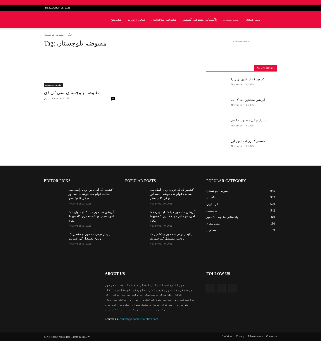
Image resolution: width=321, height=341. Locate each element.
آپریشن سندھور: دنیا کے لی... (249, 99)
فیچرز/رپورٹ (136, 19)
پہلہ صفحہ (252, 19)
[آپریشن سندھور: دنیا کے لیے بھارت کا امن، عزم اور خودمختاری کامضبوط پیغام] (217, 105)
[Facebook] (259, 8)
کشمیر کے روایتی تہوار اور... (249, 141)
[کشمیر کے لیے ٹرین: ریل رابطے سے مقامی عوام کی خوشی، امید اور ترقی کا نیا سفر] (217, 84)
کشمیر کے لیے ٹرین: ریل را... (249, 79)
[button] (272, 19)
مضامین (115, 19)
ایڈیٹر (46, 98)
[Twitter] (266, 8)
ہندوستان (231, 19)
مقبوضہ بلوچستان (163, 19)
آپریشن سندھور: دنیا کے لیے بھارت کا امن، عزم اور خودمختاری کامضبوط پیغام (91, 216)
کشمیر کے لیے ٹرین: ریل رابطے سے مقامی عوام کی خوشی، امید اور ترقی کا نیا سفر (90, 194)
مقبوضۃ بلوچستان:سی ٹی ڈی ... (74, 92)
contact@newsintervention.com (138, 319)
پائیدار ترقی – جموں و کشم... (250, 120)
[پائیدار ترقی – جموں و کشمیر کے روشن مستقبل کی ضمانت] (217, 125)
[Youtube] (274, 8)
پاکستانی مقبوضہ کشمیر (200, 19)
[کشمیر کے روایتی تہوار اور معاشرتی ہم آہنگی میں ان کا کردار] (217, 146)
